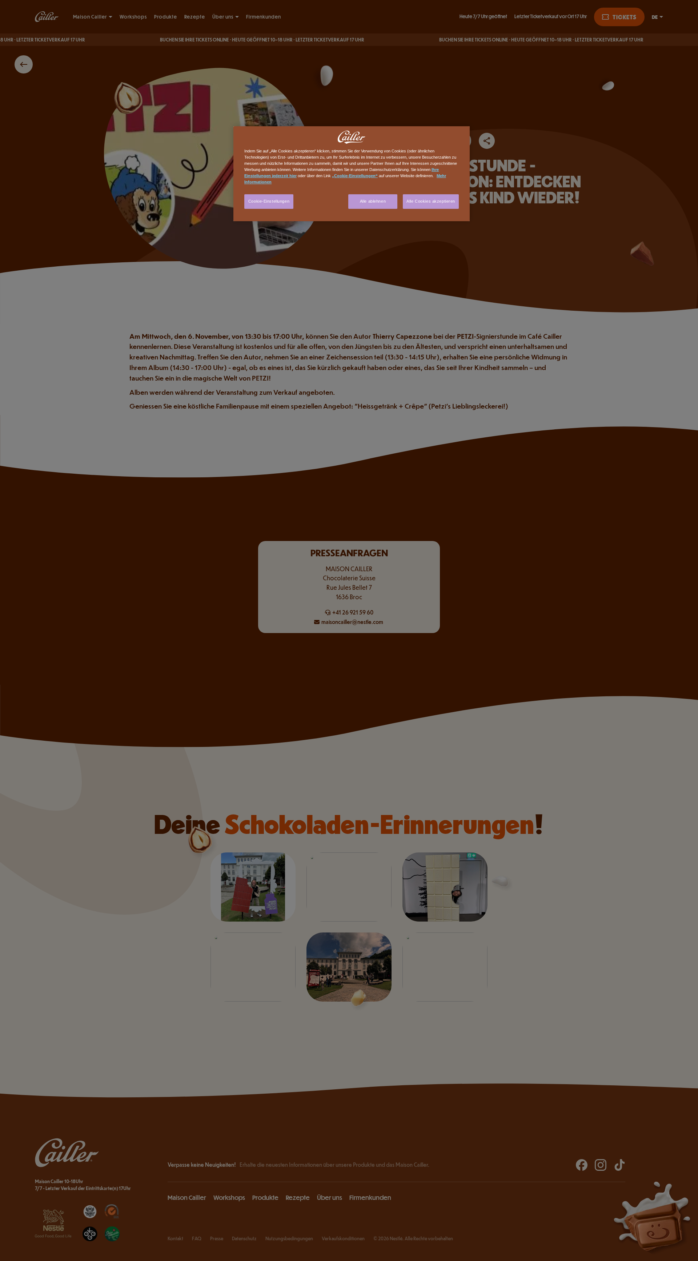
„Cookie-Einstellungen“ (355, 176)
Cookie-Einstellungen (268, 201)
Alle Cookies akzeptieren (430, 201)
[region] (351, 173)
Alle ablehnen (373, 201)
